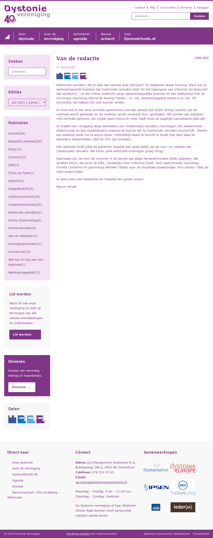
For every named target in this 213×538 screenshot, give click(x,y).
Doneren (186, 7)
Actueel (17, 486)
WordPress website (78, 533)
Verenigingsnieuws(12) (25, 244)
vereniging (54, 36)
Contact (140, 7)
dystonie (26, 36)
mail (40, 419)
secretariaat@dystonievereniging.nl (101, 482)
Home (7, 36)
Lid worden (167, 7)
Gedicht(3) (16, 181)
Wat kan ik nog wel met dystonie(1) (25, 262)
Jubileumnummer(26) (24, 196)
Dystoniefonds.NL (25, 474)
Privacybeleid (201, 533)
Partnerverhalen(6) (22, 228)
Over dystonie (22, 462)
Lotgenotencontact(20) (25, 204)
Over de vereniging (26, 468)
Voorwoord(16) (19, 251)
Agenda (17, 480)
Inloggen (203, 7)
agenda (82, 36)
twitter (31, 419)
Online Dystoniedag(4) (24, 220)
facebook (12, 419)
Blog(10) (14, 149)
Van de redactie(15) (22, 236)
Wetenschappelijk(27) (24, 272)
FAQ (152, 7)
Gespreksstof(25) (20, 188)
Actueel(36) (16, 133)
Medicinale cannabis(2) (25, 212)
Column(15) (17, 157)
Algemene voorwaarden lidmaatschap (167, 533)
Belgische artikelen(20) (25, 141)
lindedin (22, 419)
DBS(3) (13, 165)
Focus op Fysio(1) (21, 173)
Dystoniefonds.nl (139, 36)
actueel (107, 36)
